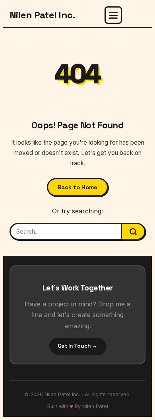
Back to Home (77, 187)
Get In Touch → (77, 346)
